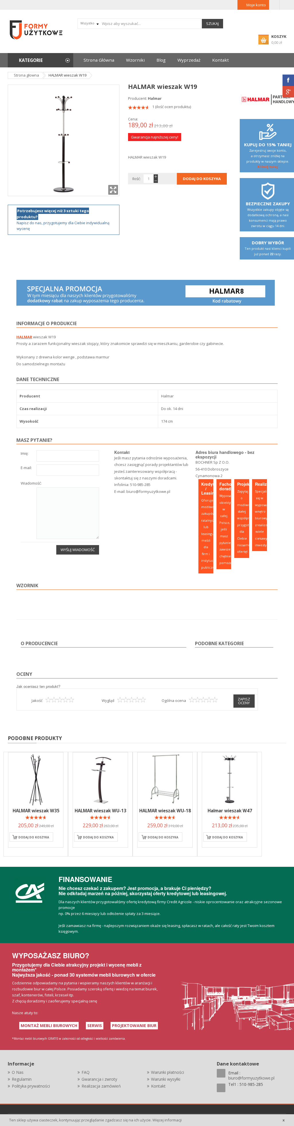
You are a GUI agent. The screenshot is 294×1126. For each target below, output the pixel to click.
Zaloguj (274, 5)
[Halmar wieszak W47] (229, 779)
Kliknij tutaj (268, 167)
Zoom (113, 190)
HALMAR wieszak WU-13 (100, 810)
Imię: (24, 454)
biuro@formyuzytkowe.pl (148, 491)
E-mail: (26, 468)
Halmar (155, 98)
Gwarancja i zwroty (99, 1079)
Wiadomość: (31, 483)
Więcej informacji (167, 1120)
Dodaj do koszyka (33, 837)
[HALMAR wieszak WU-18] (165, 779)
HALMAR (24, 336)
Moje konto (256, 4)
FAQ (86, 1072)
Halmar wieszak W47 (230, 810)
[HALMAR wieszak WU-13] (100, 779)
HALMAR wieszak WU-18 (165, 810)
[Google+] (288, 91)
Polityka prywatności (31, 1086)
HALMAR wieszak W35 (36, 810)
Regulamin (22, 1079)
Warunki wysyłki (165, 1079)
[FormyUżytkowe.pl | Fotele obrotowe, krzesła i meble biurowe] (36, 29)
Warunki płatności (167, 1072)
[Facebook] (288, 80)
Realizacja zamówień (101, 1086)
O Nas (18, 1072)
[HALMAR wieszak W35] (35, 779)
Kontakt (158, 1086)
